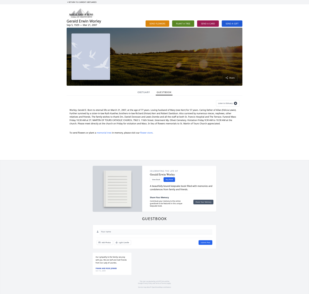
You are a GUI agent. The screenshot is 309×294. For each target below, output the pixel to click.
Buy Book (169, 179)
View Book (156, 179)
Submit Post (205, 242)
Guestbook (164, 92)
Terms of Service (161, 283)
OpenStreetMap (157, 287)
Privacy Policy (147, 283)
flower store (146, 132)
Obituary (143, 92)
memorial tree (104, 132)
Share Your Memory (203, 202)
